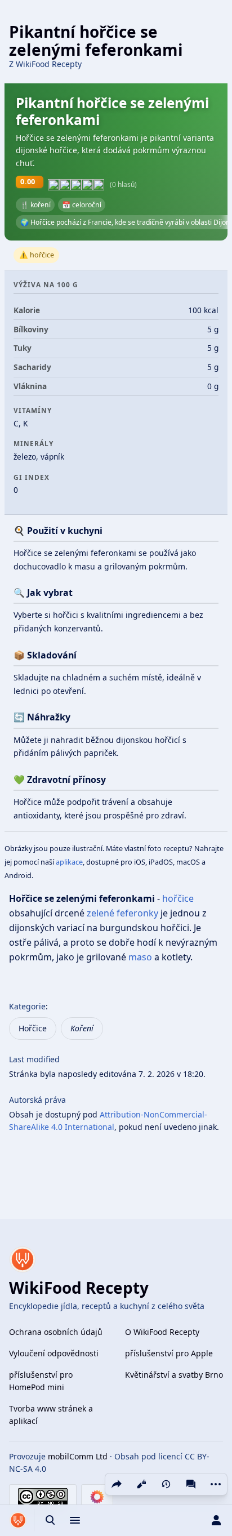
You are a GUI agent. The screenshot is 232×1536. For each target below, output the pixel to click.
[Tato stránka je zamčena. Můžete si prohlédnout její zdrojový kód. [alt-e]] (141, 1484)
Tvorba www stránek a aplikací (51, 1414)
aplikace (69, 862)
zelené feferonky (122, 913)
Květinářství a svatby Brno (174, 1374)
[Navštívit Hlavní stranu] (18, 1520)
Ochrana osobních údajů (55, 1331)
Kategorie (27, 1006)
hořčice (178, 898)
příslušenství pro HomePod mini (41, 1380)
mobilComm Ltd (78, 1456)
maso (140, 957)
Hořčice (33, 1028)
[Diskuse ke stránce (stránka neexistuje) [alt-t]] (191, 1484)
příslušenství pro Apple (169, 1353)
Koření (81, 1028)
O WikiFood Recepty (162, 1331)
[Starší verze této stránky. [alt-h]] (166, 1484)
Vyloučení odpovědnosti (54, 1353)
